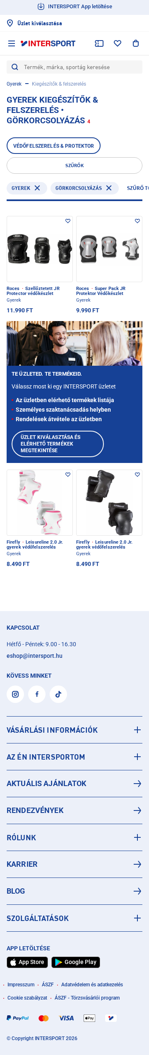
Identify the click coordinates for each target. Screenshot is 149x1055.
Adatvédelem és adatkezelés (92, 985)
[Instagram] (15, 694)
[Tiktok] (58, 694)
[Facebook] (37, 694)
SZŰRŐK (74, 165)
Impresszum (20, 985)
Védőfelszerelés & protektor (53, 146)
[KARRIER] (74, 864)
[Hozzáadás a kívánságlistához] (68, 221)
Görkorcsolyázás (78, 188)
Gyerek (14, 84)
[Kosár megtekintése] (136, 43)
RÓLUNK (21, 837)
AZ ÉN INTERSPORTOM (46, 756)
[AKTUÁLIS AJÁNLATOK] (74, 783)
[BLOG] (74, 891)
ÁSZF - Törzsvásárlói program (87, 998)
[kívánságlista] (118, 43)
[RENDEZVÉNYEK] (74, 810)
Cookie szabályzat (27, 998)
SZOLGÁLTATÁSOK (38, 918)
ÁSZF (48, 985)
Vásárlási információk (52, 729)
